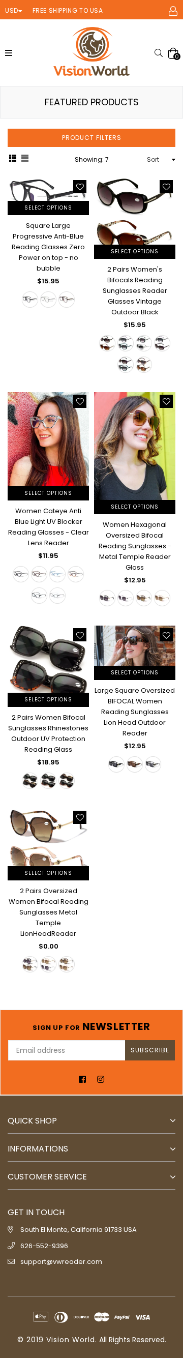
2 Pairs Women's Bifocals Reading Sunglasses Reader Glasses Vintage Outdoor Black (135, 290)
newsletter (91, 1026)
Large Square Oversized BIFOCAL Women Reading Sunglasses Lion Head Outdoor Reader (135, 712)
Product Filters (91, 137)
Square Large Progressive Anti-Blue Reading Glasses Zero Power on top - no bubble (48, 247)
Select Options (48, 208)
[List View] (25, 159)
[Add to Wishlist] (79, 186)
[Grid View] (13, 159)
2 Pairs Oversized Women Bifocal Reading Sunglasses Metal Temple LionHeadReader (48, 912)
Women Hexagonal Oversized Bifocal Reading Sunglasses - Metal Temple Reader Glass (135, 546)
